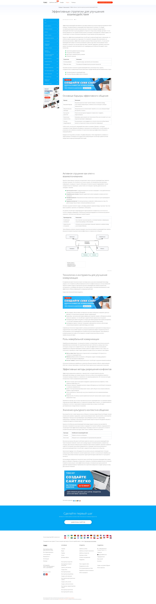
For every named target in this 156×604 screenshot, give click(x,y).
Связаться (99, 552)
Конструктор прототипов (67, 589)
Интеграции (47, 41)
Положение (61, 599)
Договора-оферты (70, 597)
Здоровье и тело (48, 83)
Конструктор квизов (65, 571)
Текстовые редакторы (49, 70)
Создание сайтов (48, 61)
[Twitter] (75, 500)
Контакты (99, 561)
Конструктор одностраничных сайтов (68, 579)
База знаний (66, 7)
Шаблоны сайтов (53, 2)
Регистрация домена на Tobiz (86, 568)
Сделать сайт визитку (66, 567)
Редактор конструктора (47, 51)
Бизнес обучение (48, 73)
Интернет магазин (48, 28)
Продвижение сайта (84, 566)
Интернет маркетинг (48, 67)
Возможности (46, 556)
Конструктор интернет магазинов (66, 564)
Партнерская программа (90, 541)
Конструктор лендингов (66, 561)
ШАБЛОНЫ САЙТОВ (78, 522)
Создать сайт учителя (66, 581)
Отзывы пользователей (84, 557)
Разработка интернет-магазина (86, 570)
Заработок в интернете (47, 80)
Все (45, 20)
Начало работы (47, 25)
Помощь (73, 2)
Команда (45, 561)
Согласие (66, 599)
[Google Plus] (80, 500)
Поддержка (81, 559)
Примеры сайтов (83, 555)
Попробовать (105, 2)
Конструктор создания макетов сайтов (68, 586)
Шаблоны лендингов (84, 553)
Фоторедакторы (47, 76)
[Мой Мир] (77, 500)
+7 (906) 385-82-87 (102, 548)
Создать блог (64, 569)
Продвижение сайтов (49, 38)
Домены (46, 32)
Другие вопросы (47, 58)
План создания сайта (84, 564)
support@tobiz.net (103, 554)
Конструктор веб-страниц (67, 591)
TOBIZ (45, 2)
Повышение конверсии (47, 44)
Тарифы (62, 2)
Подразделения (101, 556)
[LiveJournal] (78, 500)
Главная (61, 7)
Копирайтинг (47, 64)
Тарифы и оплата (48, 47)
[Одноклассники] (76, 500)
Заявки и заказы (47, 35)
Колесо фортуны (101, 567)
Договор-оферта (65, 557)
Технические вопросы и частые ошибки (49, 55)
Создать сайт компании (66, 576)
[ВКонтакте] (73, 500)
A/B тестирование (83, 572)
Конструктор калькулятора (67, 574)
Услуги (67, 2)
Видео (62, 551)
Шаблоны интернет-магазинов (86, 551)
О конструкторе (46, 554)
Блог (45, 22)
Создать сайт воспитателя (67, 584)
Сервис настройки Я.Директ (103, 565)
